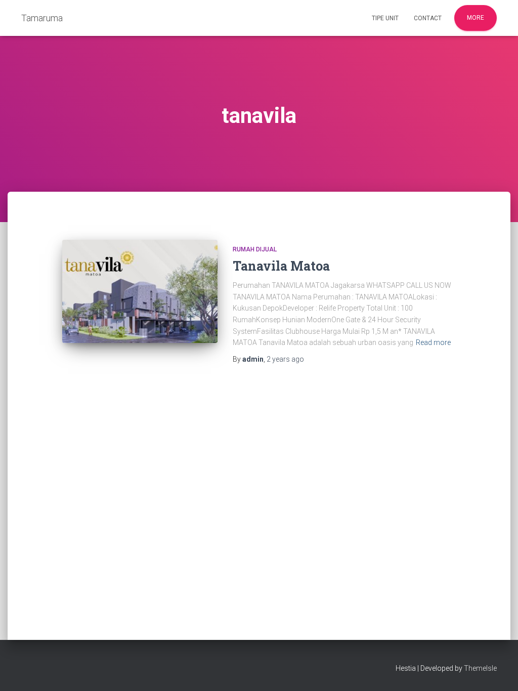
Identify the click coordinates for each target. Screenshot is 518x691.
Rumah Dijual (255, 249)
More (475, 17)
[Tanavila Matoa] (140, 291)
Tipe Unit (385, 18)
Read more (433, 342)
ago (285, 359)
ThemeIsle (480, 668)
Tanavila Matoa (281, 265)
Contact (428, 18)
